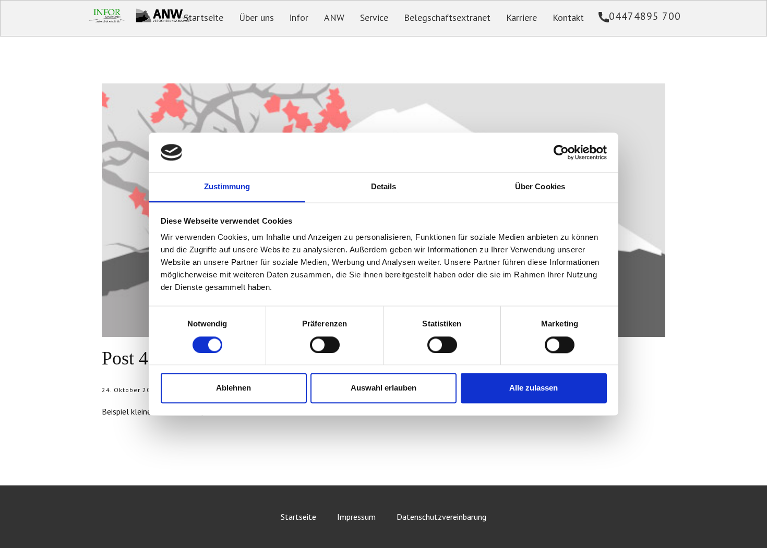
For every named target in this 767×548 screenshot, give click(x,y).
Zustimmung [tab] (227, 186)
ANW (334, 17)
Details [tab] (384, 186)
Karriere (521, 17)
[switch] (325, 344)
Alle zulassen (533, 388)
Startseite (203, 17)
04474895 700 (645, 16)
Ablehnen (233, 388)
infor (299, 17)
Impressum (356, 517)
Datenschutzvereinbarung (441, 517)
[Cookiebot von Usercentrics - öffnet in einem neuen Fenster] (561, 152)
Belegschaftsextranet (447, 17)
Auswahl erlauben (383, 388)
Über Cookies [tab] (540, 186)
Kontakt (568, 17)
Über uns (256, 17)
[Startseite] (163, 14)
